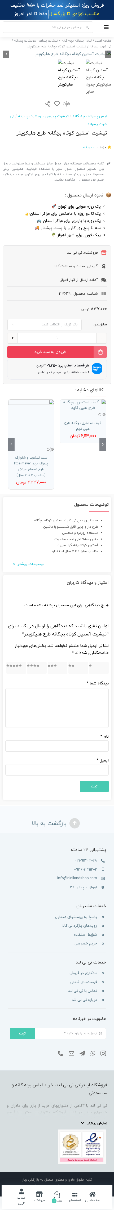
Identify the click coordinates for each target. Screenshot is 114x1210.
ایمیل (103, 760)
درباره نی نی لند (84, 999)
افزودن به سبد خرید (50, 352)
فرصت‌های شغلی (83, 982)
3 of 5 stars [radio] (59, 668)
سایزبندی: (100, 324)
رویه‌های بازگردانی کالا (79, 925)
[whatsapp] (92, 1053)
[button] (102, 444)
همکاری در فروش (83, 973)
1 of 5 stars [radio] (101, 668)
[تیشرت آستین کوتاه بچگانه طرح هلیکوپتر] (57, 54)
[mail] (71, 1053)
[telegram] (82, 1053)
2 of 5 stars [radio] (80, 668)
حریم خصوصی (85, 943)
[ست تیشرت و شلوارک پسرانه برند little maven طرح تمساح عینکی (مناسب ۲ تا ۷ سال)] (31, 422)
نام (104, 737)
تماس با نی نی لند (82, 990)
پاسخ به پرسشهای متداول (76, 917)
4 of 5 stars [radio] (39, 668)
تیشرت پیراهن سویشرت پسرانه (43, 116)
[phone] (60, 1053)
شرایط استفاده (85, 934)
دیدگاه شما (97, 683)
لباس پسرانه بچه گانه (89, 116)
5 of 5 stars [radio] (18, 668)
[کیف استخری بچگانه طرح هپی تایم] (83, 405)
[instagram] (103, 1053)
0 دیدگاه (88, 147)
